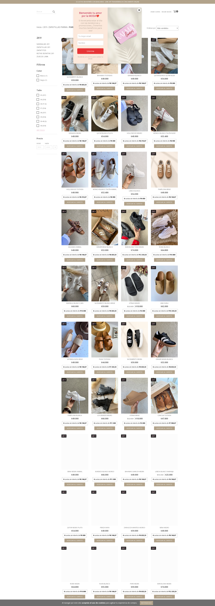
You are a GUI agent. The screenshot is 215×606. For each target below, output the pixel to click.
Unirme (90, 51)
